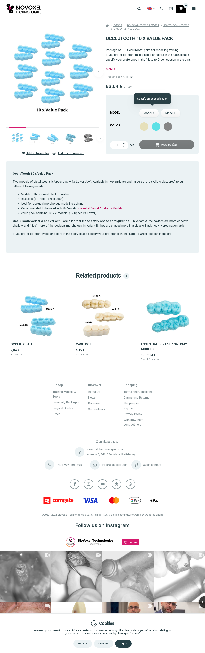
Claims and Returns (136, 397)
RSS (105, 514)
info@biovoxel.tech (114, 465)
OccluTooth (21, 344)
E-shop (58, 385)
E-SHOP (117, 25)
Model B (170, 113)
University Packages (66, 402)
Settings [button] (83, 643)
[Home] (24, 8)
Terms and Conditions (138, 392)
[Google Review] (116, 484)
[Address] (79, 452)
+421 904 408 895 (69, 465)
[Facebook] (74, 484)
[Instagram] (88, 484)
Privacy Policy (133, 414)
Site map (96, 514)
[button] (99, 72)
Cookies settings (119, 514)
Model (115, 112)
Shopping (130, 385)
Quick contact (152, 465)
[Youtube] (102, 484)
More (110, 69)
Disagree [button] (103, 643)
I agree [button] (123, 643)
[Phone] (161, 8)
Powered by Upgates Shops (146, 514)
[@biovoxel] (71, 542)
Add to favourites (37, 153)
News (92, 397)
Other (56, 414)
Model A (148, 113)
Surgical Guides (63, 408)
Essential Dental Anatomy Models (100, 208)
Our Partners (96, 409)
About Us (94, 392)
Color (115, 125)
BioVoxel (94, 385)
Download (94, 403)
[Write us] (136, 465)
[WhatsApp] (130, 484)
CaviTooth (85, 344)
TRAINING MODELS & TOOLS (143, 25)
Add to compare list (71, 153)
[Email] (171, 8)
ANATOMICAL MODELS (176, 25)
